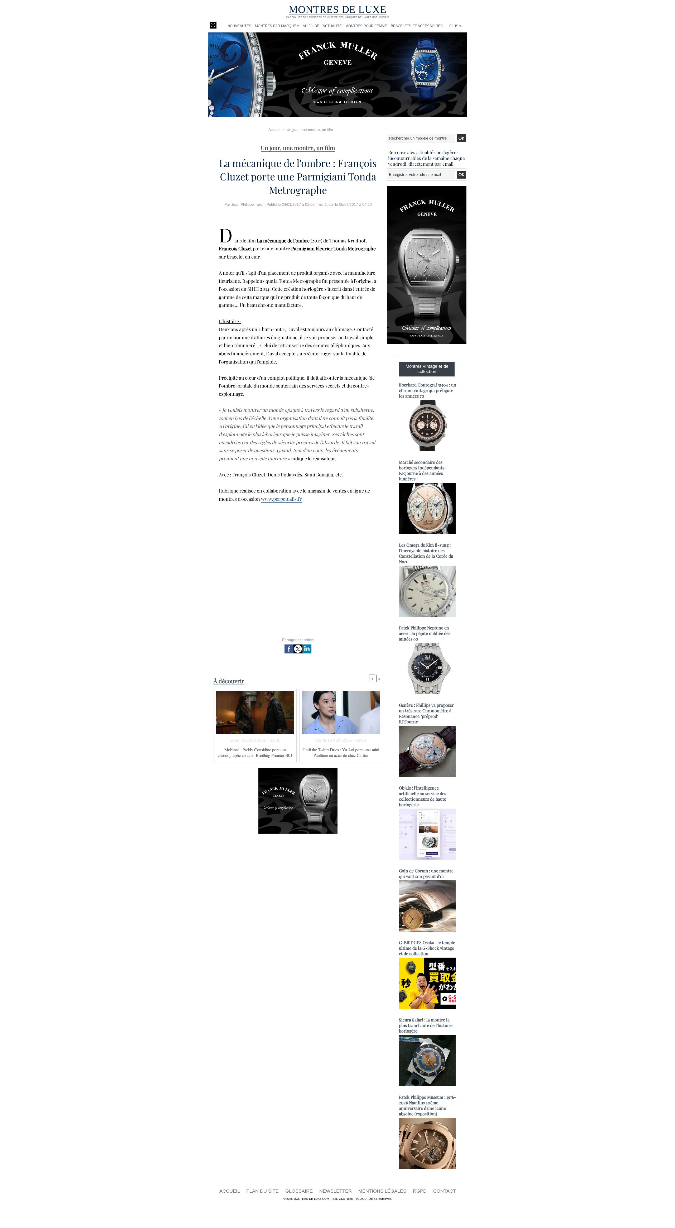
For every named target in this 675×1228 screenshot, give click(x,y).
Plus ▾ (455, 26)
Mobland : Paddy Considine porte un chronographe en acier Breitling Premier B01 (255, 752)
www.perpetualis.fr (281, 499)
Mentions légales (383, 1191)
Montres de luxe (338, 9)
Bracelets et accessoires (417, 26)
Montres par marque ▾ (277, 26)
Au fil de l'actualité (322, 26)
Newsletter (336, 1191)
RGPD (420, 1191)
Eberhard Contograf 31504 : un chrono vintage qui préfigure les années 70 (427, 390)
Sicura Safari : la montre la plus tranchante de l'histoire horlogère (425, 1025)
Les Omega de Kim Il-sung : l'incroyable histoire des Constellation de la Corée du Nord (426, 553)
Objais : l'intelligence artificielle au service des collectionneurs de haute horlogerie (422, 796)
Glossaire (299, 1191)
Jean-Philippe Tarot (247, 204)
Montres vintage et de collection (427, 369)
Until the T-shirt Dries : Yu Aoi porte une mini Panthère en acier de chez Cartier (340, 752)
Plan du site (263, 1191)
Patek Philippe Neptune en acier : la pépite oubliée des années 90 (424, 633)
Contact (444, 1191)
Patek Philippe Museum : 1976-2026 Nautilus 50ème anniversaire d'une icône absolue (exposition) (427, 1105)
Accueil (274, 129)
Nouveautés (239, 26)
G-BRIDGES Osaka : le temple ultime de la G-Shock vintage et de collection (427, 948)
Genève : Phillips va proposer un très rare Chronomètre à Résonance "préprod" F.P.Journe (426, 713)
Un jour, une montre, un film (310, 129)
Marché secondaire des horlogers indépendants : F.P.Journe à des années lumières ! (422, 470)
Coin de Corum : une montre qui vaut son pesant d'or (426, 873)
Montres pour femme (366, 26)
